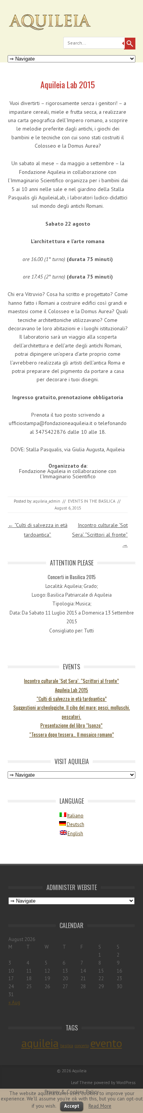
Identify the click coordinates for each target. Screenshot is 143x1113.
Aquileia (79, 1070)
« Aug (14, 1002)
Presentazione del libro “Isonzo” (71, 725)
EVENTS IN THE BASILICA (91, 501)
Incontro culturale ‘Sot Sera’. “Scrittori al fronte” (100, 535)
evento (106, 1043)
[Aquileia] (71, 32)
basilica (66, 1045)
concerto (82, 1045)
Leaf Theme (82, 1082)
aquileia (40, 1043)
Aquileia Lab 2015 (71, 690)
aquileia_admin (46, 501)
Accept (71, 1106)
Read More (99, 1105)
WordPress (125, 1082)
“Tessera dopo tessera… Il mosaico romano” (71, 734)
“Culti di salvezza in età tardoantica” (72, 698)
